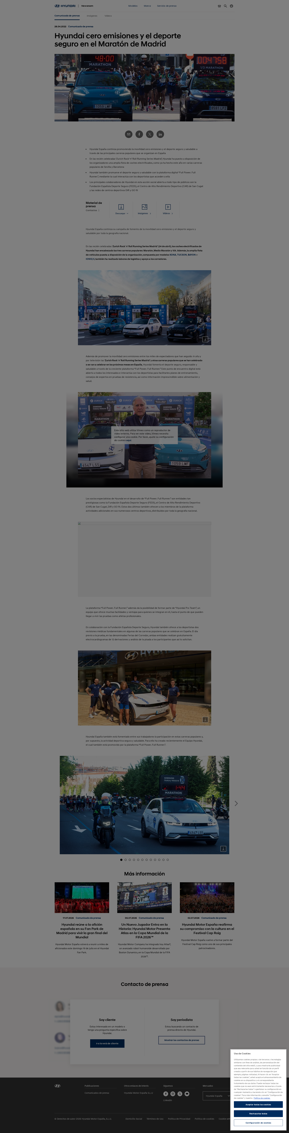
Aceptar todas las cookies (258, 1104)
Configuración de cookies (258, 1123)
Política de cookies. (262, 1098)
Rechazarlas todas (258, 1113)
